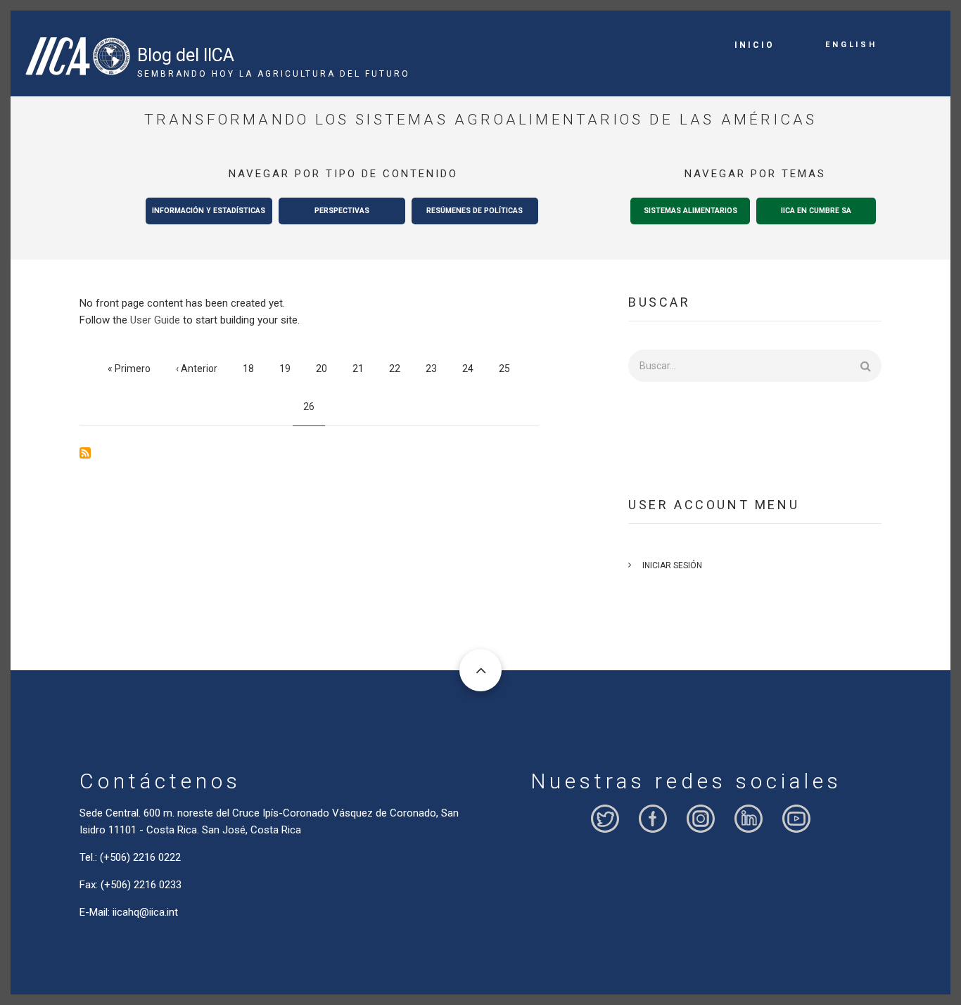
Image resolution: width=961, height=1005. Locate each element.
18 (254, 368)
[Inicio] (77, 50)
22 (400, 368)
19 (290, 368)
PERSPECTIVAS (341, 210)
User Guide (155, 320)
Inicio (754, 45)
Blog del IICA (185, 55)
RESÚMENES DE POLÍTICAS (474, 210)
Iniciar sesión (672, 565)
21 (363, 368)
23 (436, 368)
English (851, 43)
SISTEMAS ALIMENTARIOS (690, 210)
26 (314, 411)
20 (327, 368)
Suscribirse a (85, 453)
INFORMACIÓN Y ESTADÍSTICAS (208, 210)
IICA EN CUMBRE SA (816, 210)
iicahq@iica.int (145, 912)
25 (510, 368)
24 (473, 368)
